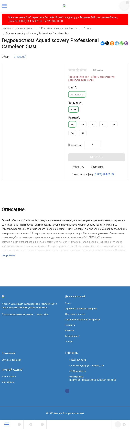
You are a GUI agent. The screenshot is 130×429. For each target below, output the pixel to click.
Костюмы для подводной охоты (59, 28)
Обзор (5, 56)
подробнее (9, 255)
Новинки (69, 330)
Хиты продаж (72, 336)
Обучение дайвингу (11, 360)
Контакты (70, 325)
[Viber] (126, 43)
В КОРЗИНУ (96, 157)
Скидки (68, 341)
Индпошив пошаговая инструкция (82, 319)
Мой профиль (9, 376)
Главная (6, 28)
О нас (68, 303)
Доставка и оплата (75, 314)
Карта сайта (42, 314)
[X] (107, 43)
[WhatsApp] (122, 43)
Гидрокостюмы (23, 28)
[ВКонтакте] (103, 43)
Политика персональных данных (17, 314)
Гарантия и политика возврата (81, 308)
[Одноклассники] (112, 43)
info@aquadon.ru (77, 371)
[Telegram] (117, 43)
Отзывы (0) (20, 56)
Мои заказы (8, 382)
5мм (88, 28)
